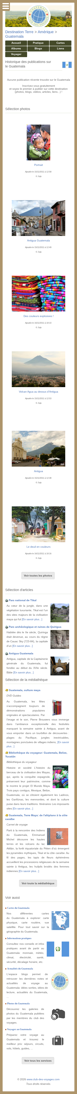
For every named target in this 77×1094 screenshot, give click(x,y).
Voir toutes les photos (38, 575)
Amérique (46, 32)
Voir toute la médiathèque (38, 883)
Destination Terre (19, 32)
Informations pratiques (19, 938)
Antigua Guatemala (38, 240)
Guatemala (14, 36)
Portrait (38, 164)
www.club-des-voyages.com (43, 1079)
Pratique (38, 42)
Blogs (38, 48)
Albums (16, 48)
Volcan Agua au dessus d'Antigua (38, 391)
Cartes (60, 42)
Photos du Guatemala (18, 1003)
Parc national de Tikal (22, 600)
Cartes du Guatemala (18, 907)
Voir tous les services (38, 1060)
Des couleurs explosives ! (39, 316)
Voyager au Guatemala (19, 1029)
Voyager (16, 54)
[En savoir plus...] (32, 619)
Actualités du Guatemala (20, 968)
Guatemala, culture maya (24, 690)
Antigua (38, 471)
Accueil (16, 42)
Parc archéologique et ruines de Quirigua (35, 626)
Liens (60, 48)
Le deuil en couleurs (38, 546)
